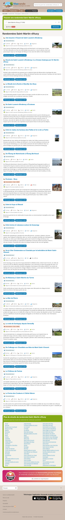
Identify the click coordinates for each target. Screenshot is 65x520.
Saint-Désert (27, 458)
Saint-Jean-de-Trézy (48, 423)
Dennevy (7, 452)
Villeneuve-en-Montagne (49, 465)
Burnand (7, 432)
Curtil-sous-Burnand (10, 450)
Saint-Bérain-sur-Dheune (30, 452)
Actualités (5, 503)
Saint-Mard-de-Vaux (48, 432)
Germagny (8, 460)
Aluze (6, 423)
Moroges (26, 447)
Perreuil (26, 448)
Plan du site (6, 497)
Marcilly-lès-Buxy (28, 432)
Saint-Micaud (46, 440)
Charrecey (8, 440)
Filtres (11, 27)
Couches (7, 447)
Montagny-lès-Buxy (29, 442)
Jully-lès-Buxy (27, 423)
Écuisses (7, 453)
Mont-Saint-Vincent (29, 440)
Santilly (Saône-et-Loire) (49, 452)
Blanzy (7, 430)
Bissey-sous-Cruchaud (11, 427)
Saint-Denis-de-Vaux (29, 457)
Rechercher (56, 27)
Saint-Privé (45, 443)
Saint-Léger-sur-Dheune (49, 430)
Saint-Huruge (27, 465)
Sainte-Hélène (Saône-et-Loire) (51, 450)
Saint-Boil (26, 453)
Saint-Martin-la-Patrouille (49, 435)
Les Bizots (26, 430)
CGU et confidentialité (8, 495)
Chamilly (7, 438)
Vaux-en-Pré (46, 463)
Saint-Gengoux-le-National (31, 463)
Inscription (51, 11)
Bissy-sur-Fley (8, 428)
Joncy (6, 465)
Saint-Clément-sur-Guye (30, 455)
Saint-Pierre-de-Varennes (49, 442)
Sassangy (45, 453)
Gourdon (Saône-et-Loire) (11, 462)
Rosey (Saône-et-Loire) (30, 450)
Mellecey (26, 437)
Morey (25, 445)
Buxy (6, 435)
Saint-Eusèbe (27, 460)
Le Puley (26, 428)
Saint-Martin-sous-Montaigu (50, 437)
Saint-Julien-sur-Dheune (49, 427)
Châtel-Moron (8, 442)
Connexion (59, 11)
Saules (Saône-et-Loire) (49, 455)
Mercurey (26, 438)
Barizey (7, 425)
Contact (5, 509)
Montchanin (27, 443)
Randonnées (13, 11)
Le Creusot (27, 427)
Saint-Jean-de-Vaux (48, 425)
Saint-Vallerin (46, 448)
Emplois (5, 500)
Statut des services (27, 517)
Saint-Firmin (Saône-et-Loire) (31, 462)
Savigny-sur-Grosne (48, 458)
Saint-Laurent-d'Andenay (49, 428)
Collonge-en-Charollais (11, 445)
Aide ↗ (22, 11)
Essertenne (8, 455)
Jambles (7, 463)
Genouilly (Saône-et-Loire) (12, 458)
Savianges (45, 457)
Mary (25, 435)
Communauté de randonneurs (11, 512)
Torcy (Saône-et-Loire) (48, 462)
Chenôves (7, 443)
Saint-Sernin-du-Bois (48, 447)
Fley (6, 457)
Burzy (6, 433)
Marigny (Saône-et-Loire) (30, 433)
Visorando (4, 13)
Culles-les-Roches (10, 448)
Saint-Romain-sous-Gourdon (50, 445)
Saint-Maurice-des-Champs (50, 438)
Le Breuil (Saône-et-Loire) (30, 425)
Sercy (44, 460)
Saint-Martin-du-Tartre (49, 433)
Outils (5, 11)
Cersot (7, 437)
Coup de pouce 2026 (8, 506)
